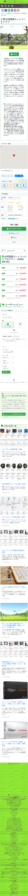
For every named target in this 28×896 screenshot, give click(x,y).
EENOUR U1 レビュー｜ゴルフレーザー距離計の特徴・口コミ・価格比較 (13, 746)
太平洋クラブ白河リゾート (19, 451)
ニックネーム (4, 314)
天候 (4, 360)
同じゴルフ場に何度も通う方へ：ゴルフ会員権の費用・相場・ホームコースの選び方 (13, 708)
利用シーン (5, 355)
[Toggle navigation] (24, 5)
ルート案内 (19, 176)
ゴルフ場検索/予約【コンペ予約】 (14, 886)
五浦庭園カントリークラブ (19, 403)
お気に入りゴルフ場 (14, 889)
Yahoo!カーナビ (21, 405)
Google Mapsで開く (9, 176)
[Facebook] (6, 10)
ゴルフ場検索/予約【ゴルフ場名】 (14, 883)
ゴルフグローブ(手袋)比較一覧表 (13, 600)
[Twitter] (3, 10)
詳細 (25, 411)
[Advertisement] (14, 862)
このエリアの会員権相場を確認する (14, 497)
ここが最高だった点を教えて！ (10, 336)
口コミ (15, 237)
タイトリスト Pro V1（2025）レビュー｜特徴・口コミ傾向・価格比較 (13, 786)
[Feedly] (18, 10)
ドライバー (14, 893)
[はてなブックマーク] (12, 10)
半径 (19, 181)
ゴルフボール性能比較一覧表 (12, 532)
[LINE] (9, 10)
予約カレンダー (14, 233)
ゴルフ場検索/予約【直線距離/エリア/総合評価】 (14, 881)
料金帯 (4, 366)
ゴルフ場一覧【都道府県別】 (14, 887)
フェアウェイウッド (14, 895)
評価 (3, 320)
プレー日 (4, 250)
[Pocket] (15, 10)
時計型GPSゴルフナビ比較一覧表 (13, 567)
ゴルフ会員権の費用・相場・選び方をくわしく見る (11, 499)
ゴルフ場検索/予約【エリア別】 (14, 884)
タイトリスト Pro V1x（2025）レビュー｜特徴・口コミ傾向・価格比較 (14, 826)
